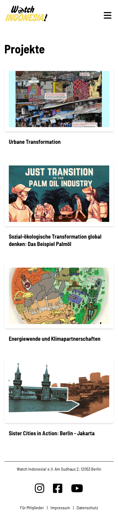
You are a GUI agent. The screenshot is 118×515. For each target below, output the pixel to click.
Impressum (60, 507)
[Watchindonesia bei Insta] (39, 488)
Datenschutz (87, 507)
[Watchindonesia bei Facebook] (57, 488)
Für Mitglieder (32, 507)
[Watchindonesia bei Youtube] (77, 488)
